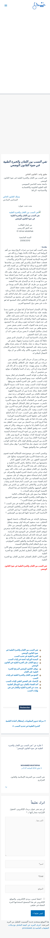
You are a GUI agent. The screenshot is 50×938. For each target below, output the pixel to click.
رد (6, 786)
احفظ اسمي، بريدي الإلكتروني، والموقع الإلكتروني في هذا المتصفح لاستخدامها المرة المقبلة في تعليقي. (27, 902)
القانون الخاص (31, 174)
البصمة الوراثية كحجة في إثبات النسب (23, 659)
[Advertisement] (25, 127)
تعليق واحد (42, 174)
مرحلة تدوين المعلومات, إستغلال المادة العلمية (26, 721)
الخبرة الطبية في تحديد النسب (26, 656)
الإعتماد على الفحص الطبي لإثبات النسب (22, 681)
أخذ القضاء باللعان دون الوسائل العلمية (22, 684)
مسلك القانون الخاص (11, 196)
